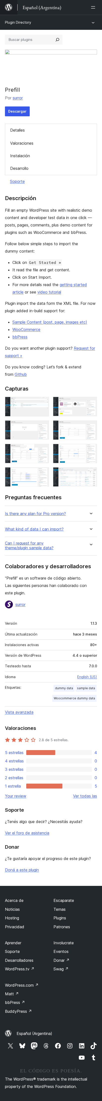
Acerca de (14, 900)
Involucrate (63, 942)
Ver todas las (85, 795)
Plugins (59, 917)
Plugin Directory (18, 22)
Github (21, 374)
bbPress (19, 336)
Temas (59, 909)
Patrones (61, 926)
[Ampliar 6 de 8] (90, 450)
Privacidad (14, 926)
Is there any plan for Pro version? (35, 513)
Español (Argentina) (34, 1033)
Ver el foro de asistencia (27, 832)
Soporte (17, 181)
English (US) (87, 677)
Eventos (61, 951)
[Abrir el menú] (94, 7)
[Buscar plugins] (57, 40)
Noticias (12, 909)
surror (18, 97)
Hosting (12, 917)
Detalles (17, 130)
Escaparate (63, 900)
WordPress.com (22, 985)
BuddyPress (18, 1011)
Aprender (13, 942)
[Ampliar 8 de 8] (90, 473)
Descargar (17, 111)
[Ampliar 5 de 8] (42, 450)
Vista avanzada (19, 712)
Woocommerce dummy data (74, 698)
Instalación (20, 155)
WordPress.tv (19, 968)
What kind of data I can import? (34, 529)
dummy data (64, 688)
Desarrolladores (19, 960)
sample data (86, 688)
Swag (61, 968)
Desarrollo (19, 168)
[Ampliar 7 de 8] (42, 473)
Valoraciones (21, 143)
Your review (15, 795)
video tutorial (49, 292)
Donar (61, 960)
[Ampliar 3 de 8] (42, 427)
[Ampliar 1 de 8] (42, 403)
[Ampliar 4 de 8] (90, 427)
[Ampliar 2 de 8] (90, 403)
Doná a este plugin (22, 869)
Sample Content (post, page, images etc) (49, 322)
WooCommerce (26, 329)
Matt (12, 993)
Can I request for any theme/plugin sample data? (29, 545)
